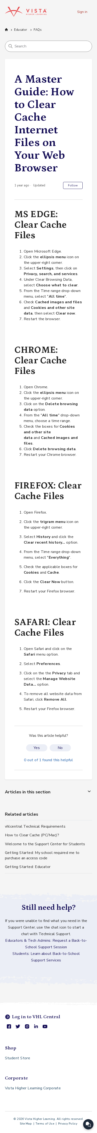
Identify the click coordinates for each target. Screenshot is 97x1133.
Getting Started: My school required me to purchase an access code (42, 855)
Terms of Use (45, 1123)
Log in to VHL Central (36, 1016)
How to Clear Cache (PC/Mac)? (32, 835)
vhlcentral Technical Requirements (35, 826)
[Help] (88, 1124)
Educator (20, 30)
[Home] (26, 11)
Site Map (26, 1123)
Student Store (17, 1058)
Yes (37, 747)
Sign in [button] (82, 12)
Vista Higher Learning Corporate (33, 1088)
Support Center (6, 29)
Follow (73, 185)
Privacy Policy (67, 1123)
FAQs (38, 30)
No (60, 747)
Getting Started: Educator (28, 866)
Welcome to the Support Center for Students (45, 844)
